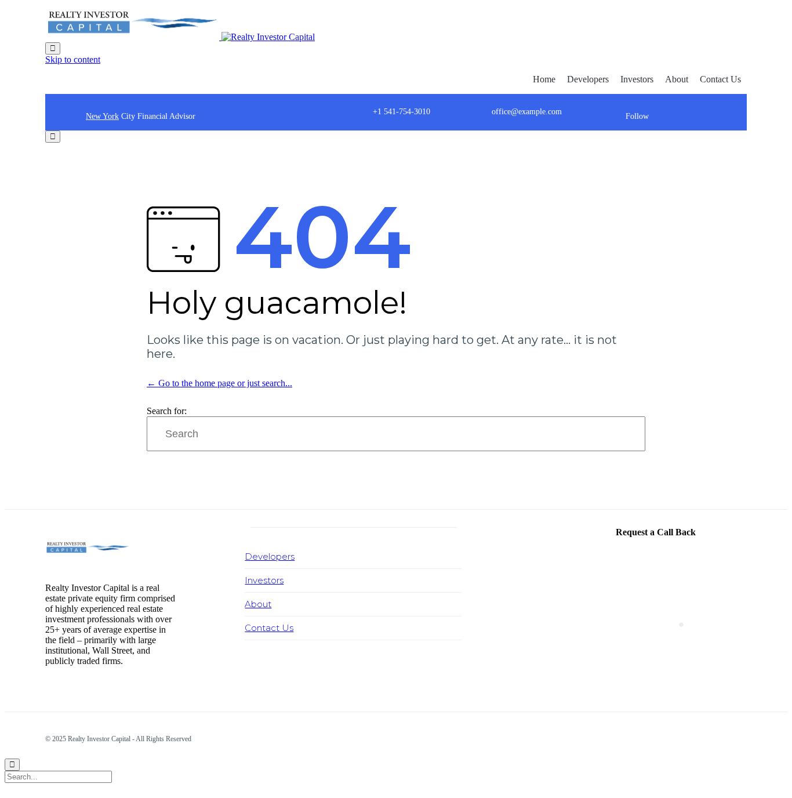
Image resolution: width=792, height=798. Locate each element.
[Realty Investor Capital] (180, 37)
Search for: (167, 411)
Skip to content (72, 59)
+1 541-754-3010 (401, 111)
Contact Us (720, 79)
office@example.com (527, 111)
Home (544, 79)
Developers (588, 79)
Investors (636, 79)
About (676, 79)
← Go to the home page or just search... (219, 383)
